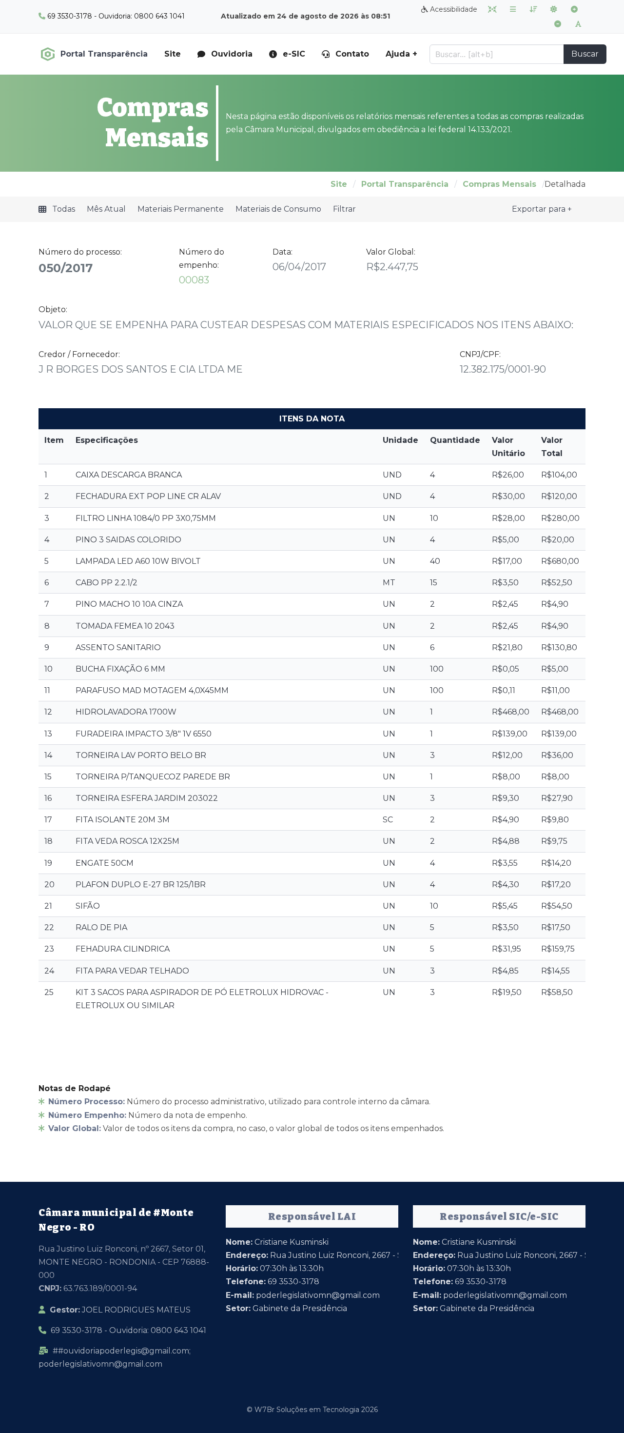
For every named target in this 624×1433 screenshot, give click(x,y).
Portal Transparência (404, 184)
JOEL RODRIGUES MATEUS (120, 1309)
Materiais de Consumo (278, 209)
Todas (63, 209)
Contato (352, 54)
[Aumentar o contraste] (553, 9)
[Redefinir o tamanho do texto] (578, 24)
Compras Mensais (499, 184)
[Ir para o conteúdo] (492, 9)
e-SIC (294, 54)
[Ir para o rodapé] (533, 9)
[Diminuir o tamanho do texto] (557, 24)
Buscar (585, 54)
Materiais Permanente (180, 209)
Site (172, 54)
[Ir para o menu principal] (513, 9)
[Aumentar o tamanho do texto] (574, 9)
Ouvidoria (232, 54)
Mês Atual (106, 209)
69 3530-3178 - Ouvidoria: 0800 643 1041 (128, 1330)
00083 (194, 280)
